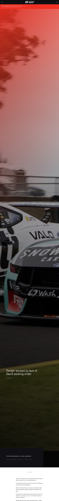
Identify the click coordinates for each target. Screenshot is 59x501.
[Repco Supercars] (29, 2)
